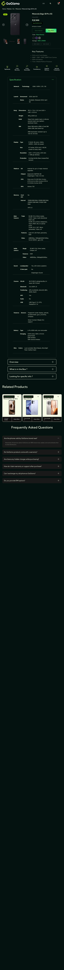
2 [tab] (14, 37)
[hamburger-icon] (43, 3)
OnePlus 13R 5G (48, 399)
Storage (34, 40)
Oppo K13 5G (28, 399)
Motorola (18, 9)
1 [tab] (12, 37)
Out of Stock (38, 30)
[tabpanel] (15, 24)
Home (4, 9)
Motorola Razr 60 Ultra (11, 399)
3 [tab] (16, 37)
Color (33, 34)
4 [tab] (19, 37)
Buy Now (51, 30)
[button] (50, 3)
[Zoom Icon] (15, 24)
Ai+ (14, 9)
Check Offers (17, 419)
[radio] (33, 38)
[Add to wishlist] (18, 396)
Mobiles (9, 9)
